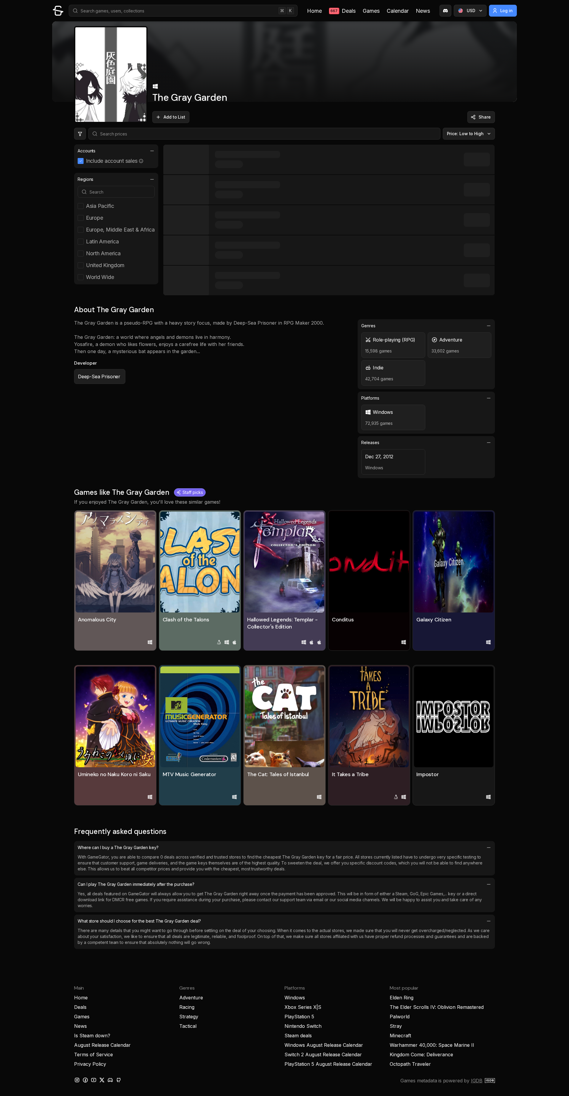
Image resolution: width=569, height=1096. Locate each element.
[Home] (58, 11)
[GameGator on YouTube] (94, 1080)
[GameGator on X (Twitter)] (102, 1080)
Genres (368, 325)
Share (485, 116)
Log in (506, 10)
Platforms (370, 398)
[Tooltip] (141, 161)
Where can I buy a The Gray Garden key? (118, 847)
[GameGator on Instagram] (77, 1080)
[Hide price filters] (80, 134)
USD (471, 10)
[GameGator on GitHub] (119, 1080)
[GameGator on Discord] (445, 11)
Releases (370, 442)
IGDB (476, 1081)
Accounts (86, 150)
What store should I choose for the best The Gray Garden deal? (139, 920)
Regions (85, 179)
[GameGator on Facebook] (85, 1080)
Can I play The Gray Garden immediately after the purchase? (136, 884)
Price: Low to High (465, 133)
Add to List (174, 116)
